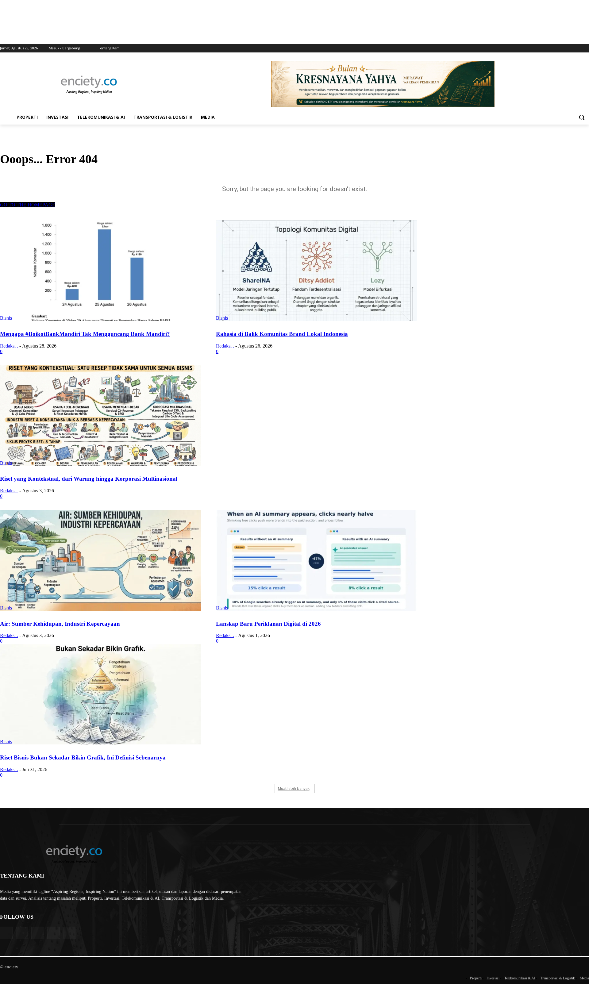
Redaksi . (9, 345)
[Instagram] (568, 48)
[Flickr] (37, 933)
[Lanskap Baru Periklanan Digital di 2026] (316, 560)
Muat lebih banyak (294, 788)
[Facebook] (560, 48)
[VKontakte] (69, 933)
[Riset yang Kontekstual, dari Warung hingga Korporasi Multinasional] (100, 415)
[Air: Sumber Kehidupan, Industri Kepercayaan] (100, 560)
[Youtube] (585, 48)
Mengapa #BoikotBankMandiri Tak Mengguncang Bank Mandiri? (85, 334)
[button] (581, 117)
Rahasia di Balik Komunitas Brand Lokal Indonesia (282, 334)
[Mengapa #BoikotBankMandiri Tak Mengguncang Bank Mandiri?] (100, 270)
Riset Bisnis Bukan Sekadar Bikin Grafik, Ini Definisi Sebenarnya (83, 757)
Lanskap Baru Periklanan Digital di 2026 (268, 624)
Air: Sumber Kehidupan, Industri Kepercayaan (60, 624)
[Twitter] (576, 48)
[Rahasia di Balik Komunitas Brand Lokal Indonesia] (316, 270)
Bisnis (6, 318)
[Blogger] (6, 933)
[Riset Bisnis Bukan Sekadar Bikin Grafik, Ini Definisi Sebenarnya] (100, 694)
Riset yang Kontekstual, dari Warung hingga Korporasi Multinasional (88, 478)
